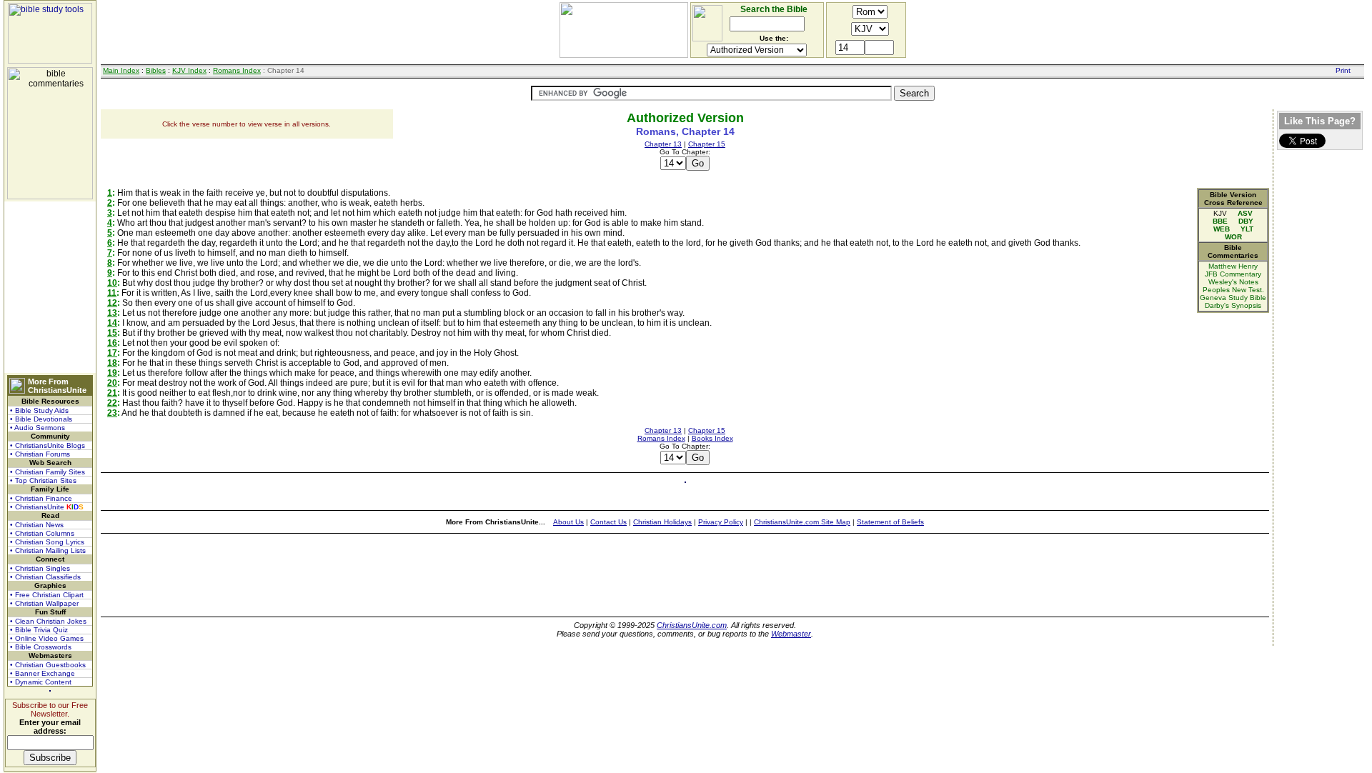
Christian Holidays (662, 522)
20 (112, 383)
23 (112, 413)
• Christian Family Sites (47, 472)
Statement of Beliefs (890, 522)
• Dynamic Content (40, 682)
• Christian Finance (41, 498)
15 (112, 333)
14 (112, 323)
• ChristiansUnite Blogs (47, 445)
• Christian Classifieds (45, 577)
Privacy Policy (720, 522)
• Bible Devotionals (41, 419)
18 (112, 363)
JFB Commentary (1233, 274)
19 (112, 373)
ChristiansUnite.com (692, 625)
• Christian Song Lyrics (47, 542)
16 (112, 343)
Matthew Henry (1233, 266)
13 (112, 313)
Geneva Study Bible (1233, 297)
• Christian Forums (40, 454)
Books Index (712, 438)
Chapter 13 (663, 144)
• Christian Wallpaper (44, 603)
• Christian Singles (40, 568)
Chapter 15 (706, 144)
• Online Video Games (47, 638)
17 (112, 353)
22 (112, 403)
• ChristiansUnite (47, 507)
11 (111, 293)
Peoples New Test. (1233, 290)
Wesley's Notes (1233, 282)
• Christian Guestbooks (48, 665)
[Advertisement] (50, 287)
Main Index (121, 70)
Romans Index (237, 70)
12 (112, 303)
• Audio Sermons (37, 428)
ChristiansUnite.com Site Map (802, 522)
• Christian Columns (42, 533)
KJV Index (189, 70)
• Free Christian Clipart (47, 595)
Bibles (156, 70)
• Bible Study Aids (39, 410)
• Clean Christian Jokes (48, 621)
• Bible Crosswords (40, 647)
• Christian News (37, 525)
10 (112, 283)
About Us (568, 522)
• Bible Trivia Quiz (39, 630)
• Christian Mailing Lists (48, 550)
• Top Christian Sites (43, 480)
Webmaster (791, 633)
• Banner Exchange (42, 673)
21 (112, 393)
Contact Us (608, 522)
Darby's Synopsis (1233, 305)
